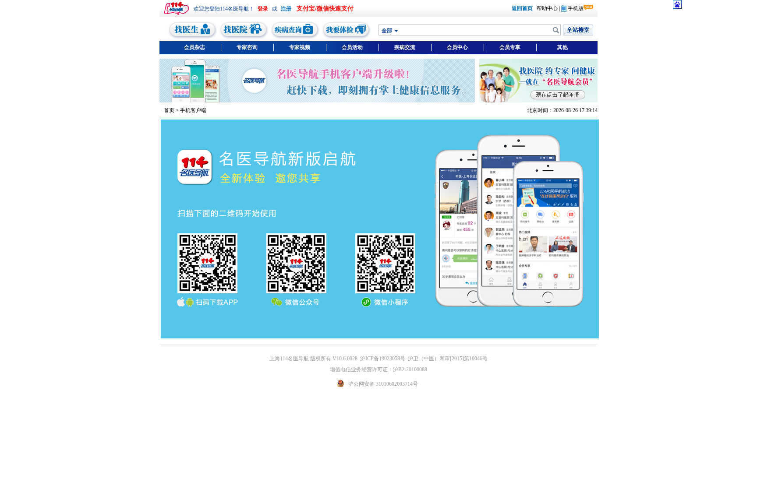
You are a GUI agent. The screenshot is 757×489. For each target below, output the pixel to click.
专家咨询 (247, 47)
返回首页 (522, 8)
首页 (169, 110)
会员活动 (352, 47)
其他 (562, 47)
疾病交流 (404, 47)
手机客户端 (193, 110)
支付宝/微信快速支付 (325, 8)
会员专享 (509, 47)
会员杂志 (194, 47)
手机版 (576, 8)
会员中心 (457, 47)
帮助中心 (547, 8)
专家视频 (299, 47)
